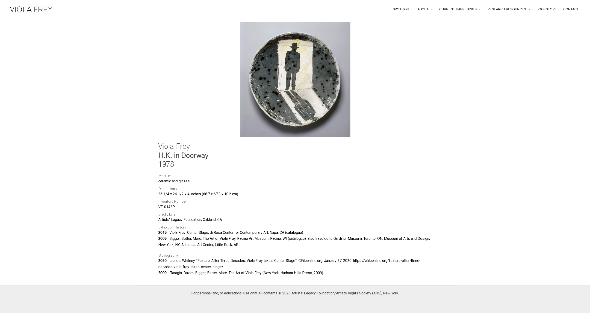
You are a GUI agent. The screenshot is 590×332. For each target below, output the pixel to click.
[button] (425, 9)
